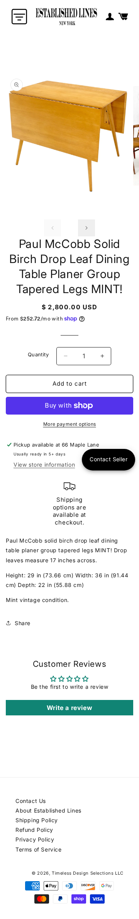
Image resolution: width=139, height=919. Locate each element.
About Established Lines (48, 810)
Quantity (38, 354)
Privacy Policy (34, 839)
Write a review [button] (69, 708)
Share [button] (23, 623)
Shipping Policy (36, 820)
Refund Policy (34, 829)
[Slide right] (86, 227)
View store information (44, 464)
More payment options (69, 424)
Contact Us (30, 801)
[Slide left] (52, 227)
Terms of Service (38, 849)
